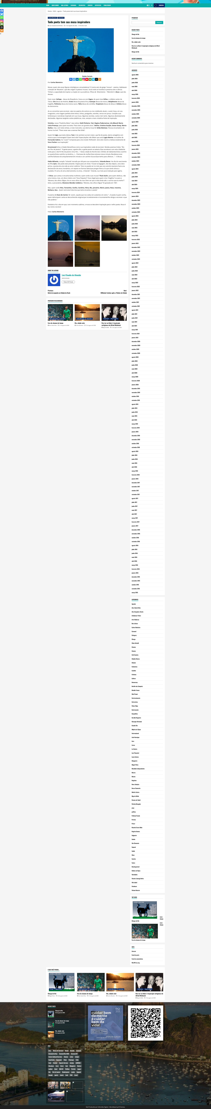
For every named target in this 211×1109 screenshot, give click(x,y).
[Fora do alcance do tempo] (60, 312)
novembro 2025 (136, 110)
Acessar (134, 951)
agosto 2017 (135, 498)
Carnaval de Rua (53, 1054)
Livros (133, 745)
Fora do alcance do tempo (55, 323)
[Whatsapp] (80, 79)
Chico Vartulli (135, 643)
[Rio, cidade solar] (87, 312)
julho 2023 (134, 220)
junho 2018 (135, 459)
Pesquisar (135, 18)
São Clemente (135, 843)
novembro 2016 (136, 534)
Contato (90, 5)
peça (133, 808)
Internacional (135, 733)
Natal (55, 1069)
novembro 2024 (136, 157)
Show (133, 855)
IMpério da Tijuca (136, 729)
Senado (51, 1075)
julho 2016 (134, 549)
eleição (77, 1057)
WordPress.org (136, 963)
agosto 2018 (135, 451)
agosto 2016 (135, 545)
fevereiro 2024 (136, 192)
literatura (51, 1066)
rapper (79, 1069)
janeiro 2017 (135, 526)
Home (47, 5)
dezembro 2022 (136, 247)
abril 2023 (134, 232)
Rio (49, 1072)
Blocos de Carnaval (58, 1051)
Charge (134, 639)
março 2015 (135, 592)
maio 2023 (134, 228)
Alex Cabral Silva (54, 318)
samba (73, 1072)
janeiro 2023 (135, 243)
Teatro (133, 863)
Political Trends (136, 816)
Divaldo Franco (135, 690)
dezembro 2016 (136, 530)
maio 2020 (134, 369)
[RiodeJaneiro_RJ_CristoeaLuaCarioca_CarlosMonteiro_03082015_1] (60, 228)
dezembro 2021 (136, 294)
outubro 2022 (135, 255)
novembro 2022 (136, 251)
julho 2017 (134, 502)
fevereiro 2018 (136, 475)
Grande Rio (135, 726)
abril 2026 (134, 90)
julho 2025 (134, 126)
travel (76, 1075)
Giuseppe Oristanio (137, 722)
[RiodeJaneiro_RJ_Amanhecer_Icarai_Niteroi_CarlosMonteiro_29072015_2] (87, 228)
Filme (65, 1060)
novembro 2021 (136, 298)
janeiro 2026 (135, 102)
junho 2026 (135, 83)
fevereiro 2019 (136, 428)
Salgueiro (134, 835)
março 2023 (135, 235)
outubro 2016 (135, 538)
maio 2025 (134, 134)
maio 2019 (134, 416)
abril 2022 (134, 279)
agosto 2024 (135, 169)
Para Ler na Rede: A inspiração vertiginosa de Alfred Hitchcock (111, 324)
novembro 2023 (136, 204)
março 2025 (135, 141)
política (134, 812)
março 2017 (135, 518)
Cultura (134, 678)
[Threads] (96, 79)
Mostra (133, 773)
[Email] (90, 79)
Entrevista (98, 5)
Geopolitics (135, 714)
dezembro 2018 (136, 436)
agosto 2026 (135, 75)
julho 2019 (134, 408)
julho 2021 (134, 314)
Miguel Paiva (135, 765)
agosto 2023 (135, 216)
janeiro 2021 (135, 338)
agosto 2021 (135, 310)
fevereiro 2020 (136, 381)
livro (133, 741)
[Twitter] (74, 79)
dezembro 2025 (136, 106)
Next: (114, 291)
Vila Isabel (134, 882)
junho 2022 (135, 271)
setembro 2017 (136, 494)
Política (67, 1069)
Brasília (72, 1051)
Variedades (134, 875)
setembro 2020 (136, 353)
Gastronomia (135, 710)
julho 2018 (134, 455)
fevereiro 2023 (136, 239)
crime (71, 1057)
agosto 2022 (135, 263)
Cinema (134, 647)
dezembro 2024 (136, 153)
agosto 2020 (135, 357)
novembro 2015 (136, 581)
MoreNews (112, 1107)
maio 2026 (134, 86)
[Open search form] (151, 5)
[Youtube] (86, 79)
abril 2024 (134, 184)
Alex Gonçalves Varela (137, 612)
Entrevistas (135, 702)
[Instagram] (83, 79)
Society (134, 859)
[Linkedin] (77, 79)
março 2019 (135, 424)
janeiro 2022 (135, 290)
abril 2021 (134, 326)
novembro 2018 (136, 440)
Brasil (66, 1051)
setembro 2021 (136, 306)
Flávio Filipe (135, 706)
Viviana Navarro (136, 890)
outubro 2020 (135, 349)
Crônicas (134, 675)
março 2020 (135, 377)
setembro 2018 (136, 447)
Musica (133, 777)
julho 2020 (134, 361)
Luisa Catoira (135, 757)
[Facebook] (70, 79)
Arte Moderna (135, 620)
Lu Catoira (134, 749)
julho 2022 (134, 267)
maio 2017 (134, 510)
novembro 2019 (136, 392)
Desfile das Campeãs (137, 686)
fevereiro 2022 (136, 287)
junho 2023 (135, 224)
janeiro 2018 (135, 479)
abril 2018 (134, 467)
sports (56, 1075)
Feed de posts (135, 955)
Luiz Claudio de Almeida (56, 25)
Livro (57, 1066)
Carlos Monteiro (52, 17)
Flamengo (71, 1060)
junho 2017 (134, 506)
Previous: (59, 291)
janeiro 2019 (135, 432)
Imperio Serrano (63, 1063)
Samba (133, 839)
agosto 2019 (135, 404)
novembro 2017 (136, 487)
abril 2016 (134, 561)
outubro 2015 (135, 585)
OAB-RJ (61, 1069)
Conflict (134, 671)
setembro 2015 (136, 589)
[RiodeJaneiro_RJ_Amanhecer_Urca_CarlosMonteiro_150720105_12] (87, 254)
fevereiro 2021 (136, 334)
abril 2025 (134, 137)
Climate (134, 663)
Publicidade (107, 5)
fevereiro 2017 (135, 522)
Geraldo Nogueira (136, 718)
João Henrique (135, 737)
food (50, 1063)
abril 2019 (134, 420)
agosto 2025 (135, 122)
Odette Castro (135, 792)
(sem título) (161, 918)
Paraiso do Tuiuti (136, 800)
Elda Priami (135, 694)
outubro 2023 (135, 208)
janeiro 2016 (135, 573)
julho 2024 (134, 173)
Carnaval (73, 5)
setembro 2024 (136, 165)
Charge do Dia (135, 34)
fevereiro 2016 (136, 569)
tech (67, 1075)
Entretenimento (136, 698)
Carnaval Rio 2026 (64, 1054)
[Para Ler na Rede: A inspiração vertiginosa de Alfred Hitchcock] (114, 312)
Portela (134, 820)
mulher (50, 1069)
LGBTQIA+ (78, 1063)
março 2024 (135, 188)
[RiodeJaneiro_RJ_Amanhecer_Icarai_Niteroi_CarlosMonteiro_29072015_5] (60, 254)
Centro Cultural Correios (55, 1057)
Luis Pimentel (135, 753)
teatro (61, 1075)
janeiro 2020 (135, 385)
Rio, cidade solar (80, 323)
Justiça (72, 1063)
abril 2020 (134, 373)
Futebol (55, 1063)
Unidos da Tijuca (136, 871)
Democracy (135, 682)
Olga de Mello (114, 318)
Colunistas (82, 5)
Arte (50, 1051)
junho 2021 (135, 318)
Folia (77, 1060)
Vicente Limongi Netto (138, 879)
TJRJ (71, 1075)
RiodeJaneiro (65, 1072)
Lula (67, 1066)
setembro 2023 (136, 212)
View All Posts (68, 282)
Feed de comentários (137, 959)
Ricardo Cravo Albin (137, 827)
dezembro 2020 (136, 341)
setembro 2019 (136, 400)
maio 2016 (134, 557)
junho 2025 (135, 130)
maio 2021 (134, 322)
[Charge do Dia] (145, 910)
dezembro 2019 (136, 388)
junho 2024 (135, 177)
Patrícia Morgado (136, 804)
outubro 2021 (135, 302)
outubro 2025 (135, 114)
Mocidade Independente (138, 769)
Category (134, 635)
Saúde (133, 851)
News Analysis (135, 784)
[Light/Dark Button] (148, 5)
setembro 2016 (136, 541)
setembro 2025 (136, 118)
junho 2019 (135, 412)
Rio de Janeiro (56, 1072)
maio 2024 (134, 181)
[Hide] (0, 33)
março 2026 (135, 94)
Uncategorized (135, 867)
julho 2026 (134, 79)
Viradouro (134, 886)
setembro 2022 (136, 259)
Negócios (134, 780)
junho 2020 (135, 365)
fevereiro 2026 (136, 98)
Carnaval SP (74, 1054)
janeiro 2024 (135, 196)
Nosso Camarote (136, 788)
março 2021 (135, 330)
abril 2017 (134, 514)
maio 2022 (134, 275)
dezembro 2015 (136, 577)
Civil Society (135, 655)
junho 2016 (135, 553)
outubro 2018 (135, 443)
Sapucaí (134, 847)
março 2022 (135, 283)
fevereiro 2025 (136, 145)
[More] (99, 79)
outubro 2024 (135, 161)
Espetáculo (51, 1060)
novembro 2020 (136, 345)
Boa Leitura (64, 5)
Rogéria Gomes (136, 831)
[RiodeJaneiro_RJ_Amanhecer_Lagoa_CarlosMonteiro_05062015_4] (114, 228)
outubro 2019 (135, 396)
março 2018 (135, 471)
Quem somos (55, 5)
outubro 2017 (135, 491)
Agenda (134, 604)
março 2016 (135, 565)
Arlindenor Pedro (136, 616)
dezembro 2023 (136, 200)
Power (133, 824)
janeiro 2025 (135, 149)
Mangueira (134, 761)
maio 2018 (134, 463)
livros (61, 1066)
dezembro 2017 (136, 483)
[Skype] (93, 79)
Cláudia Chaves (136, 659)
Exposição (59, 1060)
